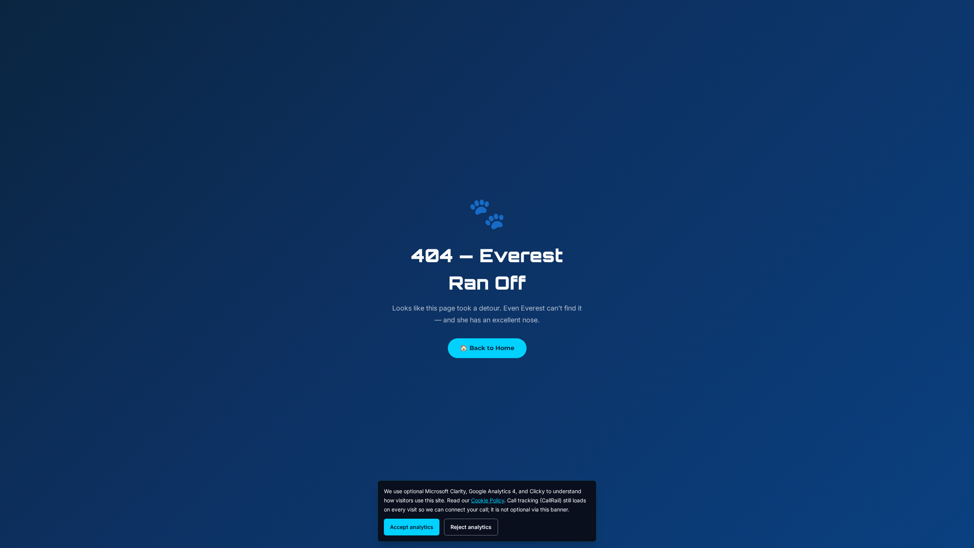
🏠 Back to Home (487, 348)
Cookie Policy (487, 500)
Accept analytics (411, 527)
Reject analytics (471, 527)
